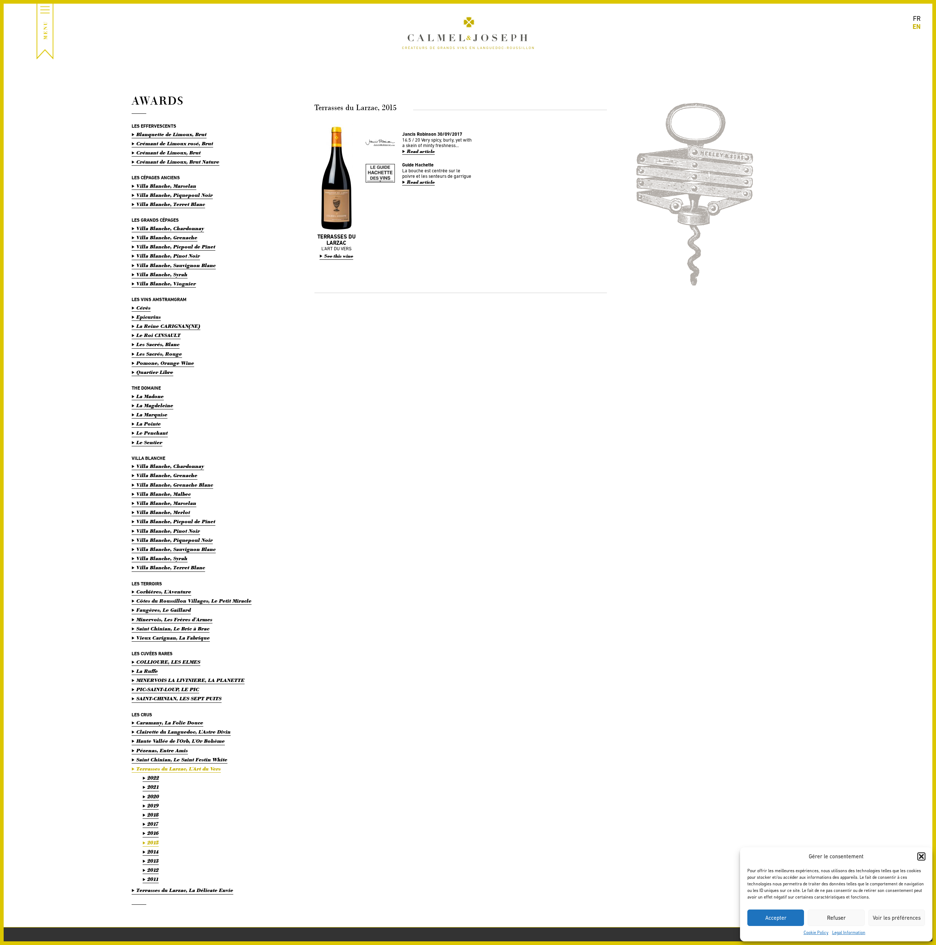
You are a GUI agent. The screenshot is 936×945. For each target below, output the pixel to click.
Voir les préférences (897, 918)
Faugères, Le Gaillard (163, 610)
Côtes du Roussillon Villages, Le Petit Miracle (194, 601)
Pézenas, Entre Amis (162, 750)
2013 (153, 861)
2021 (153, 787)
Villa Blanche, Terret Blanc (170, 204)
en (917, 26)
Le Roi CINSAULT (158, 335)
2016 (153, 833)
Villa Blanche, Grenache (166, 238)
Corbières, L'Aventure (163, 592)
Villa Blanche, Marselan (166, 186)
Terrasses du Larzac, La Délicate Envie (184, 890)
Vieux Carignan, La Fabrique (173, 638)
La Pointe (148, 424)
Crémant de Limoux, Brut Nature (177, 162)
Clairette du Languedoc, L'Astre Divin (183, 732)
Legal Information (848, 932)
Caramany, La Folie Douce (169, 723)
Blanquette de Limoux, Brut (171, 134)
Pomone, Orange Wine (165, 363)
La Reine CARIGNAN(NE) (168, 326)
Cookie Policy (816, 932)
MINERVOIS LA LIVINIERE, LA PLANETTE (190, 680)
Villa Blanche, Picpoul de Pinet (175, 247)
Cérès (143, 308)
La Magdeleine (154, 405)
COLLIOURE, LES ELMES (168, 662)
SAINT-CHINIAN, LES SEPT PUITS (179, 698)
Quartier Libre (154, 372)
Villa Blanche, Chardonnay (170, 228)
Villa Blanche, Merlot (163, 512)
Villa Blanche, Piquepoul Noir (174, 195)
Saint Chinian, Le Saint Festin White (181, 760)
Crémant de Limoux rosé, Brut (174, 143)
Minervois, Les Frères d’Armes (174, 619)
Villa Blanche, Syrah (162, 274)
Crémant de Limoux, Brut (168, 153)
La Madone (150, 396)
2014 (153, 852)
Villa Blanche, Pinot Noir (168, 256)
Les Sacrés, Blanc (158, 344)
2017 (152, 824)
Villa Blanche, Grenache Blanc (174, 485)
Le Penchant (152, 433)
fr (917, 18)
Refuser (836, 918)
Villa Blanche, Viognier (166, 284)
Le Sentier (149, 442)
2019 (153, 806)
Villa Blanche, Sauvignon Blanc (176, 265)
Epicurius (148, 317)
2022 (153, 778)
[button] (921, 856)
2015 (153, 843)
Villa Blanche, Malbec (163, 494)
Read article (421, 151)
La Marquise (151, 415)
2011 (153, 879)
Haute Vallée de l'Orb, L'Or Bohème (180, 741)
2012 (153, 870)
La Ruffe (147, 671)
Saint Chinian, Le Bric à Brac (173, 629)
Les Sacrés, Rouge (159, 354)
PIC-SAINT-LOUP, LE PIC (167, 689)
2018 (153, 815)
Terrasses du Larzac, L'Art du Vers (178, 769)
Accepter (775, 918)
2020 (153, 797)
